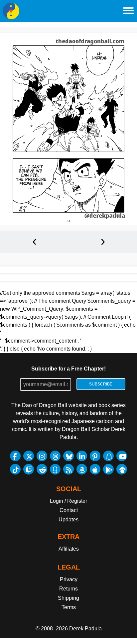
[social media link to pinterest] (95, 456)
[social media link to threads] (55, 456)
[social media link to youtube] (121, 456)
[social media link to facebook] (15, 456)
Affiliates (69, 549)
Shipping (68, 598)
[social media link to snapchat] (108, 456)
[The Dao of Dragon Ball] (11, 11)
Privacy (68, 579)
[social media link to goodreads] (55, 469)
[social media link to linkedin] (81, 456)
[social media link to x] (28, 456)
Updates (68, 519)
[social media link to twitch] (28, 469)
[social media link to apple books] (95, 469)
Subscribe (100, 384)
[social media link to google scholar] (121, 469)
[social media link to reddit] (42, 469)
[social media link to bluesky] (68, 456)
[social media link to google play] (108, 469)
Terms (69, 607)
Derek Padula (85, 628)
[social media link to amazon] (81, 469)
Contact (69, 510)
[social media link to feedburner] (68, 469)
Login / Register (68, 501)
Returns (68, 588)
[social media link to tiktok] (15, 469)
